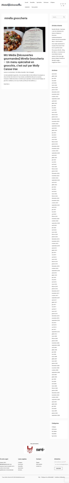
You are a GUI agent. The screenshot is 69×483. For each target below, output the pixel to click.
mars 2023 (54, 166)
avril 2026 (54, 83)
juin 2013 (54, 329)
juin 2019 (54, 252)
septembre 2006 (56, 372)
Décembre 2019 (55, 239)
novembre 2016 (55, 318)
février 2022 (55, 196)
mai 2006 (54, 381)
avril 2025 (54, 110)
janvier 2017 (55, 313)
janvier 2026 (55, 89)
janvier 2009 (55, 340)
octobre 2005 (55, 397)
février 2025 (55, 114)
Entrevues (46, 2)
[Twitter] (65, 3)
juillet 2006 (54, 377)
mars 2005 (54, 410)
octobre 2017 (55, 295)
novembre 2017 (55, 293)
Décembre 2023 (55, 146)
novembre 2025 (55, 94)
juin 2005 (54, 406)
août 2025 (54, 101)
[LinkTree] (60, 3)
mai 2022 (54, 189)
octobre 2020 (55, 221)
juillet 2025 (54, 103)
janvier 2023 (55, 171)
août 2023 (54, 155)
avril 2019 (54, 257)
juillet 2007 (54, 358)
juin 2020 (54, 227)
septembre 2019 (56, 245)
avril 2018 (54, 282)
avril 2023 (54, 164)
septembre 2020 (56, 223)
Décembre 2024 (55, 119)
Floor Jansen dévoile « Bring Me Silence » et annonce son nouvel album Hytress (58, 52)
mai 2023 (54, 162)
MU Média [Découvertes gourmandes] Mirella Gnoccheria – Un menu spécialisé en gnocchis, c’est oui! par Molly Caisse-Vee (24, 62)
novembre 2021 (55, 200)
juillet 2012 (54, 334)
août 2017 (54, 300)
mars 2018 (54, 284)
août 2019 (54, 248)
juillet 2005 (54, 404)
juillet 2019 (54, 250)
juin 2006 (54, 379)
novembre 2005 (55, 395)
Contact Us (38, 466)
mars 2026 (54, 85)
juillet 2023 (54, 157)
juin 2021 (54, 209)
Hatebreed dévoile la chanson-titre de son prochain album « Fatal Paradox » (59, 39)
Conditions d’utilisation (60, 477)
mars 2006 (54, 386)
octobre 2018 (55, 268)
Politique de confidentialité (47, 477)
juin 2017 (54, 304)
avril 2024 (54, 137)
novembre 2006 (55, 367)
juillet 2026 (54, 76)
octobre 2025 (55, 96)
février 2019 (55, 261)
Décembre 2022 (55, 173)
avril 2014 (54, 327)
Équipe (37, 462)
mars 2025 (54, 112)
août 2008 (54, 347)
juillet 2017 (54, 302)
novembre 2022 (55, 175)
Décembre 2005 (55, 392)
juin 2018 (54, 277)
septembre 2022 (56, 180)
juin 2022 (54, 187)
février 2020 (55, 234)
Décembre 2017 (55, 291)
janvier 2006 (55, 390)
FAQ (39, 477)
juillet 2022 (54, 184)
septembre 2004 (56, 415)
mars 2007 (54, 361)
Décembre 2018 (55, 266)
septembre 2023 (56, 153)
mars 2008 (54, 356)
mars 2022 (54, 193)
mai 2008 (54, 354)
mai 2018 (54, 279)
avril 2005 (54, 408)
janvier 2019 (55, 263)
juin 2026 (54, 78)
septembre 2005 (56, 399)
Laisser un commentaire (9, 72)
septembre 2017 (56, 297)
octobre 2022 (55, 178)
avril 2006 (54, 383)
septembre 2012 (56, 331)
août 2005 (54, 401)
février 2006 (55, 388)
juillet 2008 (54, 349)
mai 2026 (54, 80)
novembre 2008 (55, 343)
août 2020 (54, 225)
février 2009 (55, 338)
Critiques (52, 2)
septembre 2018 (56, 270)
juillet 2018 (54, 275)
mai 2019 (54, 254)
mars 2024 (54, 139)
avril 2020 (54, 230)
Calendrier (27, 7)
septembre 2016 (56, 320)
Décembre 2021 (55, 198)
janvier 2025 (55, 116)
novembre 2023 (55, 148)
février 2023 (55, 169)
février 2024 (55, 141)
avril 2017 (54, 309)
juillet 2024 (54, 130)
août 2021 (54, 207)
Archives (20, 470)
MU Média (18, 72)
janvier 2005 (55, 413)
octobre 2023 (55, 150)
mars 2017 (54, 311)
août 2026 (54, 74)
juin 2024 (54, 132)
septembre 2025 (56, 98)
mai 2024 (54, 135)
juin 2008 (54, 352)
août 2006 (54, 374)
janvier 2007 (55, 363)
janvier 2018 (55, 288)
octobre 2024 (55, 123)
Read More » (7, 84)
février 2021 (55, 216)
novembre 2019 (55, 241)
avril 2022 (54, 191)
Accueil (26, 2)
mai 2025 (54, 107)
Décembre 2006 (55, 365)
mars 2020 (54, 232)
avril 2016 (54, 324)
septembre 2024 (56, 125)
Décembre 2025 (55, 92)
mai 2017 (54, 306)
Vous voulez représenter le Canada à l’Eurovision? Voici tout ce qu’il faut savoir (58, 45)
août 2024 (54, 128)
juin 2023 (54, 159)
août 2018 (54, 272)
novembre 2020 (55, 218)
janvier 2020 (55, 236)
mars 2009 (54, 336)
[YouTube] (63, 5)
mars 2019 (54, 259)
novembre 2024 (55, 121)
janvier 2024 (55, 144)
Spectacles (39, 2)
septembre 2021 (56, 205)
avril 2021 (54, 214)
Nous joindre (35, 7)
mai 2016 (54, 322)
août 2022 (54, 182)
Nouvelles (32, 2)
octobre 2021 (55, 202)
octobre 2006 (55, 370)
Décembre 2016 (55, 315)
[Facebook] (63, 3)
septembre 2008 (56, 345)
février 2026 (55, 87)
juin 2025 (54, 105)
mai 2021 (54, 211)
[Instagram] (61, 5)
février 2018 (55, 286)
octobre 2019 (55, 243)
